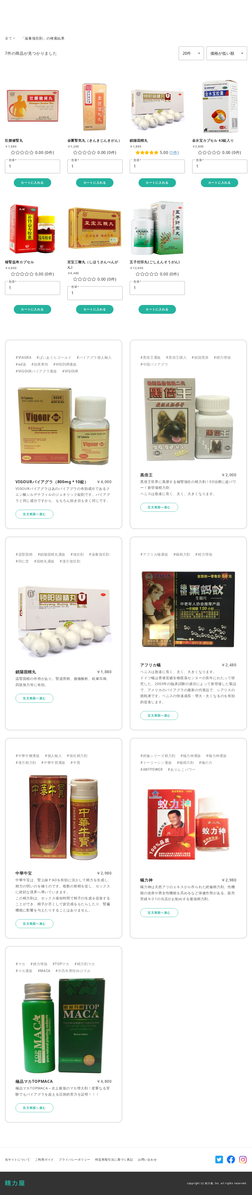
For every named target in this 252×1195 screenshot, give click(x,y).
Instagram (243, 1159)
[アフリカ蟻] (188, 609)
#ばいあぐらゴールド (54, 357)
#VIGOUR (70, 371)
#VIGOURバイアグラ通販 (36, 371)
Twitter (219, 1159)
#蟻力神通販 (190, 756)
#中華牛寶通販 (53, 763)
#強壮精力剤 (77, 756)
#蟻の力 (205, 763)
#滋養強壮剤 (99, 554)
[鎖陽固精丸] (64, 616)
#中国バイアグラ (154, 364)
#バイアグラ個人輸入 (94, 357)
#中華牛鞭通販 (28, 756)
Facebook (231, 1159)
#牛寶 (75, 763)
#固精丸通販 (44, 561)
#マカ (20, 964)
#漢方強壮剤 (70, 561)
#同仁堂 (22, 561)
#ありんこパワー (182, 769)
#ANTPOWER (151, 769)
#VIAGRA (24, 357)
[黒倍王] (188, 419)
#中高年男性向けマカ (73, 971)
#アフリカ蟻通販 (154, 554)
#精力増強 (222, 357)
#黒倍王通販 (150, 357)
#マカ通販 (24, 971)
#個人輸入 (53, 756)
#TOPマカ (60, 964)
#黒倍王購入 (176, 357)
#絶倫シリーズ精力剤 (157, 756)
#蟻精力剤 (181, 554)
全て (8, 38)
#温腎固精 (24, 554)
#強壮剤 (77, 554)
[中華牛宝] (64, 817)
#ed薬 (21, 364)
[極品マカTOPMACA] (64, 1026)
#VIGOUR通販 (65, 364)
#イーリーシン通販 (156, 763)
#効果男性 (39, 364)
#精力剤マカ (84, 964)
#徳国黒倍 (200, 357)
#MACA (44, 971)
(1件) (174, 152)
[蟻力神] (188, 824)
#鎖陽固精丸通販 (52, 554)
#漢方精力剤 (26, 763)
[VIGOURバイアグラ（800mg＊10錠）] (64, 426)
